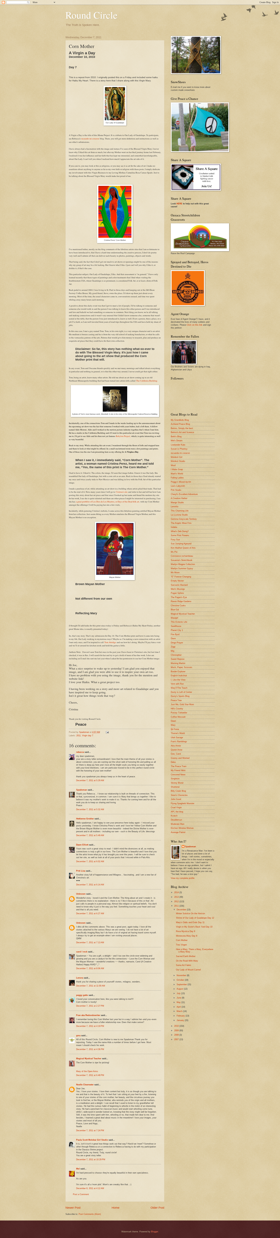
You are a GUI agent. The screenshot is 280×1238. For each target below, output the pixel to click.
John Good (176, 799)
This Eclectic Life (179, 622)
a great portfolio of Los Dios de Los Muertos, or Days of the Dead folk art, (108, 501)
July (179, 993)
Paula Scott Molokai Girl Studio (92, 1140)
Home (115, 1207)
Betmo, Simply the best (182, 428)
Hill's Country (177, 708)
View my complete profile (182, 878)
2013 (176, 897)
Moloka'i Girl (176, 457)
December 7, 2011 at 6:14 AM (90, 884)
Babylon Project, (123, 436)
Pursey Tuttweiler (179, 712)
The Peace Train (178, 766)
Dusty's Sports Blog (180, 696)
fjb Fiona (175, 729)
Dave (173, 638)
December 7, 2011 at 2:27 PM (90, 1006)
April (179, 1007)
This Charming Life (179, 511)
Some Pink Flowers (180, 535)
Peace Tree (176, 700)
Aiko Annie (176, 746)
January (181, 1020)
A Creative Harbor (179, 498)
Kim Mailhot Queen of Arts (183, 548)
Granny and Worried (180, 758)
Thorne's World (178, 733)
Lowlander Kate (178, 445)
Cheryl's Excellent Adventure (184, 494)
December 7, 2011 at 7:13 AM (90, 942)
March (180, 1011)
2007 (176, 1039)
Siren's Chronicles (179, 795)
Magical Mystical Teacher (88, 1058)
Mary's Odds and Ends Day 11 (190, 922)
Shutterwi (175, 787)
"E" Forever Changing (181, 576)
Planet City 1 (177, 630)
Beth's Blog (176, 436)
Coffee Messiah (178, 717)
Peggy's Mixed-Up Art (181, 482)
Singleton (175, 778)
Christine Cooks (178, 605)
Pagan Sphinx (177, 593)
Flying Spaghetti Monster (182, 803)
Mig (172, 651)
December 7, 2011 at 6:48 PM (90, 1075)
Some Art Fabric (183, 965)
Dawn (173, 721)
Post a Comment (81, 1194)
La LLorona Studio (179, 515)
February (181, 1016)
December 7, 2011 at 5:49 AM (90, 835)
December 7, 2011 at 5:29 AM (90, 780)
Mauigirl (174, 618)
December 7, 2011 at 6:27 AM (90, 913)
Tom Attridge (110, 642)
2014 (176, 892)
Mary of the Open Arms (87, 1071)
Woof (173, 465)
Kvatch (174, 816)
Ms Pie (174, 552)
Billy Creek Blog (178, 791)
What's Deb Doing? (180, 531)
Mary (173, 725)
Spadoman (81, 790)
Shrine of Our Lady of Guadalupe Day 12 (195, 918)
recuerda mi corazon (180, 453)
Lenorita (174, 506)
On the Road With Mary (187, 961)
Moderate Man (177, 824)
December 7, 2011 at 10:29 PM (90, 1159)
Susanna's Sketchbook (181, 560)
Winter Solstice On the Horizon (190, 913)
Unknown (81, 894)
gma (78, 1035)
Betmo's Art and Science (182, 432)
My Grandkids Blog (180, 420)
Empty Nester (177, 581)
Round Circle (91, 14)
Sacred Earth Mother (185, 956)
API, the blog (177, 811)
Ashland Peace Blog (180, 424)
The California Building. (147, 380)
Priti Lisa (80, 871)
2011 (78, 735)
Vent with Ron (177, 684)
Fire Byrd (175, 634)
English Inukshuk (179, 675)
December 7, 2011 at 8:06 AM (90, 968)
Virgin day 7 (87, 735)
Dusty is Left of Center (181, 692)
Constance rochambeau (182, 556)
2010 (176, 1026)
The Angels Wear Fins (181, 523)
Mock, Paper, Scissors (181, 667)
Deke (173, 762)
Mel (78, 1169)
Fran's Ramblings (179, 741)
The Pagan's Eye (179, 597)
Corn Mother (181, 940)
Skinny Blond (177, 783)
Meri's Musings (178, 589)
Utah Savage (177, 737)
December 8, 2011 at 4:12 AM (90, 1188)
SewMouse (176, 626)
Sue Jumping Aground (181, 543)
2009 (176, 1030)
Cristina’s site (122, 491)
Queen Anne (176, 750)
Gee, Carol (176, 754)
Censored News (178, 774)
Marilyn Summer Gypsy (182, 568)
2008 (176, 1035)
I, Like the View (178, 680)
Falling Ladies (177, 477)
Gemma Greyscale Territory (184, 519)
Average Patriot (178, 832)
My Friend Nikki (178, 770)
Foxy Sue (175, 539)
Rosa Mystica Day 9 (185, 931)
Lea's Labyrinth (178, 486)
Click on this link (194, 325)
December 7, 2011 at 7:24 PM (90, 1130)
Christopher (176, 655)
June (179, 998)
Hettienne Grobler (85, 818)
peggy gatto (82, 995)
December (182, 909)
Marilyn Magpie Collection (183, 564)
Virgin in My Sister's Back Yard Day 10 (194, 927)
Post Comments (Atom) (90, 1214)
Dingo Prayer (177, 642)
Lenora (79, 978)
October (181, 980)
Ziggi (173, 646)
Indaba (174, 527)
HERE (179, 203)
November (182, 975)
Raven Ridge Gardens (181, 601)
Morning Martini (178, 663)
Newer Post (73, 1207)
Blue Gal (175, 609)
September (182, 984)
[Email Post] (107, 732)
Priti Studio (176, 490)
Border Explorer (178, 671)
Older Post (157, 1207)
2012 (176, 901)
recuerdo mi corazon (90, 138)
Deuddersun (176, 820)
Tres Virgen (181, 945)
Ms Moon (175, 572)
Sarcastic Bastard (179, 585)
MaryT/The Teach (179, 688)
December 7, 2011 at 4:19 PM (90, 1026)
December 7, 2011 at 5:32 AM (90, 809)
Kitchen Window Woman (182, 828)
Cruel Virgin (176, 807)
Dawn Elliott (82, 845)
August (180, 989)
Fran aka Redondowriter (88, 1015)
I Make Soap (177, 469)
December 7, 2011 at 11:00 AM (90, 986)
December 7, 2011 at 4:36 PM (90, 1049)
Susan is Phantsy (179, 449)
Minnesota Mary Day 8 (186, 936)
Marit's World (177, 473)
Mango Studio (177, 502)
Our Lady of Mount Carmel (188, 969)
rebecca (80, 752)
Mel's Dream (176, 440)
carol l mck (81, 952)
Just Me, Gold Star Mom (182, 704)
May (179, 1002)
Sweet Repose (177, 659)
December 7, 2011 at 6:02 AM (90, 861)
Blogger (154, 1231)
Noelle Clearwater (85, 1084)
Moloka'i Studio (178, 461)
